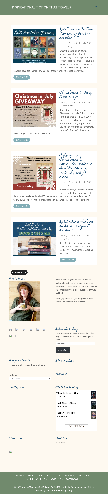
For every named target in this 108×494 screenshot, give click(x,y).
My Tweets (60, 442)
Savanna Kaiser (78, 487)
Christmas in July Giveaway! (76, 95)
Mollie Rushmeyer (63, 416)
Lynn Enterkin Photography (58, 490)
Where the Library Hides (67, 393)
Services (83, 475)
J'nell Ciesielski (63, 406)
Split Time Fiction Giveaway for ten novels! (76, 33)
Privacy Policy (50, 487)
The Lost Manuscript (65, 413)
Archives (13, 375)
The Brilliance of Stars (66, 403)
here (86, 302)
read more (21, 77)
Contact (72, 478)
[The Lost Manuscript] (93, 418)
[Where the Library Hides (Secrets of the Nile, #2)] (93, 398)
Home (20, 475)
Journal (57, 478)
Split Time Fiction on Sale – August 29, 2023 (76, 226)
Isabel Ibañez (62, 396)
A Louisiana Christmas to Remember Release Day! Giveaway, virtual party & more (76, 166)
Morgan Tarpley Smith (71, 43)
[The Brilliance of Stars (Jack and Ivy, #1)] (93, 408)
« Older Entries (19, 272)
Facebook (61, 374)
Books (69, 475)
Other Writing (37, 478)
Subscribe (62, 350)
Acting (57, 475)
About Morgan (37, 475)
